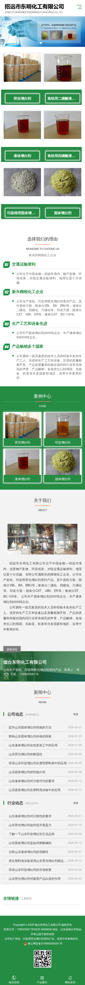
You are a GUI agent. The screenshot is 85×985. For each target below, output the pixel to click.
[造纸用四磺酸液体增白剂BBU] (63, 134)
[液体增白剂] (22, 134)
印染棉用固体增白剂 (23, 212)
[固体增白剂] (63, 191)
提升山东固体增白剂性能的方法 (45, 722)
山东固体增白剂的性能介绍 (45, 767)
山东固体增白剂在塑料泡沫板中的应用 (45, 785)
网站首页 (70, 982)
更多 (75, 709)
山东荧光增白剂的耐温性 (45, 749)
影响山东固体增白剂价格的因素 (45, 731)
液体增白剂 (22, 155)
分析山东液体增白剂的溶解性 (45, 847)
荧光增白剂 (22, 98)
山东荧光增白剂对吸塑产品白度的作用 (45, 873)
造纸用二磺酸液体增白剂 (64, 98)
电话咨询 (14, 982)
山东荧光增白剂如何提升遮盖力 (45, 820)
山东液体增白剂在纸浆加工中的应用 (45, 740)
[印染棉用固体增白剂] (22, 191)
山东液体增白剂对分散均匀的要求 (45, 776)
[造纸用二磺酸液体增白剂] (63, 76)
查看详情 (12, 641)
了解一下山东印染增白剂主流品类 (45, 829)
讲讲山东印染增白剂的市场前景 (45, 864)
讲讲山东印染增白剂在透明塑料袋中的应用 (45, 758)
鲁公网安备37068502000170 (45, 943)
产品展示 (42, 982)
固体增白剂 (62, 212)
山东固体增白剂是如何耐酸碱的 (45, 838)
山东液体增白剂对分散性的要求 (45, 811)
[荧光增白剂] (22, 76)
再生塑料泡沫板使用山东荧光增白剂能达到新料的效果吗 (45, 856)
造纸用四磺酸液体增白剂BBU (64, 155)
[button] (41, 43)
